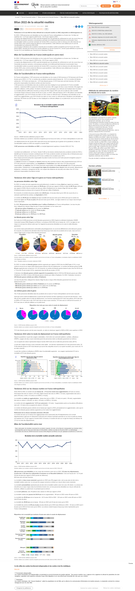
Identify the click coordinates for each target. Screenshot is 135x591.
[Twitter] (82, 26)
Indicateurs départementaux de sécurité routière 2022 (104, 41)
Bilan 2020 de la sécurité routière (98, 69)
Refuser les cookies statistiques (111, 588)
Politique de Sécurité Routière (108, 13)
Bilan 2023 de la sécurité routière (98, 60)
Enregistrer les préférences (24, 588)
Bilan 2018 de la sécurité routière (98, 76)
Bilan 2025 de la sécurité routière (98, 54)
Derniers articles (95, 166)
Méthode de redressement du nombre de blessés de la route (103, 92)
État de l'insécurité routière (69, 13)
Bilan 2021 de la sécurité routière (98, 66)
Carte (117, 6)
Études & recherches (48, 13)
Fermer (131, 563)
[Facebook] (76, 26)
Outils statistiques (89, 13)
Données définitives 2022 (98, 44)
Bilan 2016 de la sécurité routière (98, 82)
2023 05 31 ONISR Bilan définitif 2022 (102, 30)
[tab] (95, 50)
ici (114, 158)
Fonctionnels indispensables (23, 573)
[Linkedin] (79, 26)
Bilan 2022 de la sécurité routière (70, 17)
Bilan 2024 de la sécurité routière (98, 57)
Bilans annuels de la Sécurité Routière (48, 17)
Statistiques (19, 579)
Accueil (21, 13)
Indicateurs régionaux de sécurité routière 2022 (104, 37)
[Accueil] (21, 5)
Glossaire (106, 6)
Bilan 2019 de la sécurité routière (98, 73)
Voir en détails (103, 198)
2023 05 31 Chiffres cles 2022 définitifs (102, 34)
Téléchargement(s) (96, 23)
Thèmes (95, 50)
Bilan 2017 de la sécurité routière (98, 79)
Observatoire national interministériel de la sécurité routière (54, 6)
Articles (112, 50)
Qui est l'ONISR (33, 13)
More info (16, 569)
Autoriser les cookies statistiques (89, 588)
